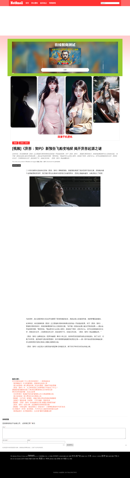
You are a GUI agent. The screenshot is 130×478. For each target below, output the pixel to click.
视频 (15, 143)
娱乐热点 (43, 3)
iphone (15, 456)
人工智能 (50, 456)
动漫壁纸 (61, 472)
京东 (46, 456)
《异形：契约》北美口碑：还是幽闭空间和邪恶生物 (31, 404)
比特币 (23, 458)
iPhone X (19, 456)
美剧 (41, 458)
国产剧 (78, 456)
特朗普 (27, 459)
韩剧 (65, 459)
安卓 (86, 456)
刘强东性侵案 (62, 456)
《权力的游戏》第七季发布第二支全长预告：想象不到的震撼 (34, 385)
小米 (89, 456)
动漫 (70, 456)
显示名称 (5, 440)
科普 (37, 459)
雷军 (62, 459)
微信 (107, 456)
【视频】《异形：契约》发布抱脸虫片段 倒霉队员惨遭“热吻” (34, 402)
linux (23, 456)
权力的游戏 (18, 458)
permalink (57, 161)
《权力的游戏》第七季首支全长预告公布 (26, 396)
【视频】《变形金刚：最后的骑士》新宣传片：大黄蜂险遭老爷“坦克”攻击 (38, 407)
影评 (103, 456)
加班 (67, 456)
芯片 (44, 459)
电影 (30, 459)
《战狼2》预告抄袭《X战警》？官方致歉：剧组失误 (31, 400)
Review (28, 161)
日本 (13, 458)
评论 (4, 427)
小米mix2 (94, 456)
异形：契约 (24, 143)
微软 (113, 456)
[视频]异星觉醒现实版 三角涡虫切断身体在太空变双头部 (32, 390)
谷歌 (58, 459)
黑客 (71, 459)
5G (11, 456)
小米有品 (99, 456)
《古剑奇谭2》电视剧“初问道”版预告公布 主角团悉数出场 (33, 394)
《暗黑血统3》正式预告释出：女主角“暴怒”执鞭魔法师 (31, 411)
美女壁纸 (34, 3)
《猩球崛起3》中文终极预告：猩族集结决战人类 (29, 383)
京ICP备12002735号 (71, 472)
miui (26, 456)
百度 (33, 459)
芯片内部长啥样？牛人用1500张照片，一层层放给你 (31, 381)
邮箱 (29, 440)
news (31, 455)
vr (37, 456)
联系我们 (56, 472)
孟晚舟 (83, 456)
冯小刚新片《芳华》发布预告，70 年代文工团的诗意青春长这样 (35, 409)
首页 (27, 3)
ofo (36, 456)
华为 (73, 456)
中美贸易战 (41, 456)
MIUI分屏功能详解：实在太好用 (23, 392)
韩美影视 (52, 3)
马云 (68, 458)
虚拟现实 (51, 458)
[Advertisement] (65, 21)
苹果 (47, 459)
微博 (110, 456)
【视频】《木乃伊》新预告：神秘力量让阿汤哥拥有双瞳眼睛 (34, 398)
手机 (115, 456)
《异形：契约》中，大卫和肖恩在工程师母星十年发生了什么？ (35, 387)
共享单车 (56, 456)
